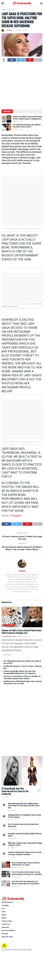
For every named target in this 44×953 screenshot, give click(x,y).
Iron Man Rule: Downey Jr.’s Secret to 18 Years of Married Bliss (22, 667)
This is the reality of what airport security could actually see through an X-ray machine (27, 873)
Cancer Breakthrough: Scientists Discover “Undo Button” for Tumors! (26, 863)
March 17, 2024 (18, 129)
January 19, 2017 (21, 30)
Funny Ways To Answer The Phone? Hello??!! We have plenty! (24, 834)
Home (3, 10)
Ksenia (9, 30)
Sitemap (5, 933)
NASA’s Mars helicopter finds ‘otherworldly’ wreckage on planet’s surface (25, 844)
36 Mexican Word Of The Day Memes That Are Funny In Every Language (24, 816)
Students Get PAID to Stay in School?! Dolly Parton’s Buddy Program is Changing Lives (27, 117)
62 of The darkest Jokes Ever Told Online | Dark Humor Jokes (23, 825)
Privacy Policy (7, 921)
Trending (5, 905)
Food (3, 912)
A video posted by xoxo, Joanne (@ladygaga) (18, 228)
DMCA (4, 918)
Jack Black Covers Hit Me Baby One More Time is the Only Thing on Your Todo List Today (23, 682)
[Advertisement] (22, 86)
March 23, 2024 (18, 121)
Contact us (6, 924)
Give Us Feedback (8, 930)
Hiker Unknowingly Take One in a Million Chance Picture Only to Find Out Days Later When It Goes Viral (24, 805)
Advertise (5, 927)
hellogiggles (16, 515)
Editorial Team (7, 937)
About (4, 915)
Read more (7, 655)
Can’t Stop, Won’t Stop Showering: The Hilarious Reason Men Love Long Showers (25, 882)
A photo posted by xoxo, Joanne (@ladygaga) (18, 304)
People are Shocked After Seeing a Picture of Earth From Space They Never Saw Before (24, 853)
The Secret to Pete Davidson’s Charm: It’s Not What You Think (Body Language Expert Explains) (22, 677)
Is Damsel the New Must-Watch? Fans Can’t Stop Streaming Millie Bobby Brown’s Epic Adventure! (20, 672)
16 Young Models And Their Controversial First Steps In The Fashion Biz (15, 791)
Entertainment (11, 10)
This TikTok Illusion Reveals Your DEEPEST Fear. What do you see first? (27, 125)
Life (3, 908)
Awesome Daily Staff (9, 636)
